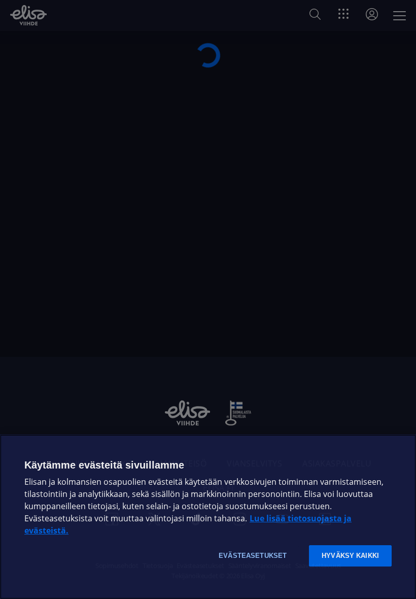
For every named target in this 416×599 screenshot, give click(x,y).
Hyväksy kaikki (350, 555)
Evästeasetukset (253, 555)
